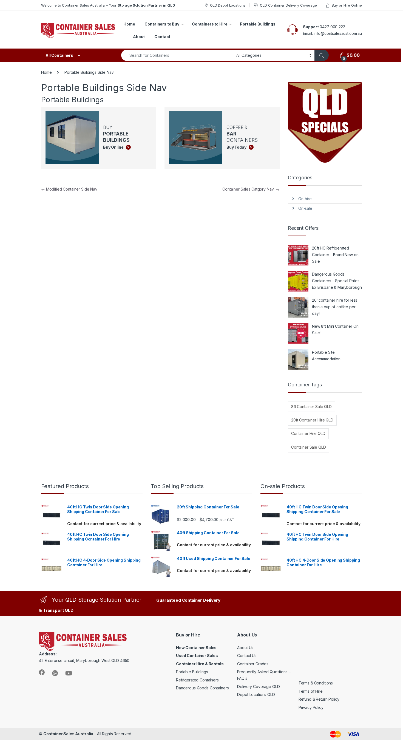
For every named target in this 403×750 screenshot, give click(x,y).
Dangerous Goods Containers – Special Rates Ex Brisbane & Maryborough (337, 281)
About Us (245, 647)
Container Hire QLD (308, 433)
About (139, 36)
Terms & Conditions (316, 683)
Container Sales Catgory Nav (251, 189)
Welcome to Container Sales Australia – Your (108, 5)
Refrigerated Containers (197, 680)
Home (129, 24)
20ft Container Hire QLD (312, 420)
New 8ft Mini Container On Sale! (335, 329)
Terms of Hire (311, 691)
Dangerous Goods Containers (202, 688)
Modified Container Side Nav (69, 189)
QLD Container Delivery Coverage (288, 5)
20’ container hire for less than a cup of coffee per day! (334, 307)
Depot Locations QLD (256, 694)
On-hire (305, 198)
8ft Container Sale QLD (311, 406)
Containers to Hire (209, 24)
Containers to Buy (161, 24)
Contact (162, 36)
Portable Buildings (257, 24)
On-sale (305, 208)
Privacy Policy (311, 707)
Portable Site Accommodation (326, 355)
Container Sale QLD (308, 447)
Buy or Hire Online (347, 5)
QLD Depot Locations (227, 5)
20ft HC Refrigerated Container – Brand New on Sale (335, 255)
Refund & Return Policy (319, 699)
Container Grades (252, 663)
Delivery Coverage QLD (258, 686)
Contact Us (247, 655)
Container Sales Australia (68, 733)
